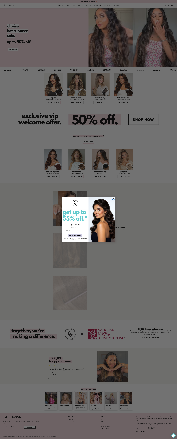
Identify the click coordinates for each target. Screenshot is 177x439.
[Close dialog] (113, 198)
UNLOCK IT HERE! (75, 235)
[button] (75, 241)
